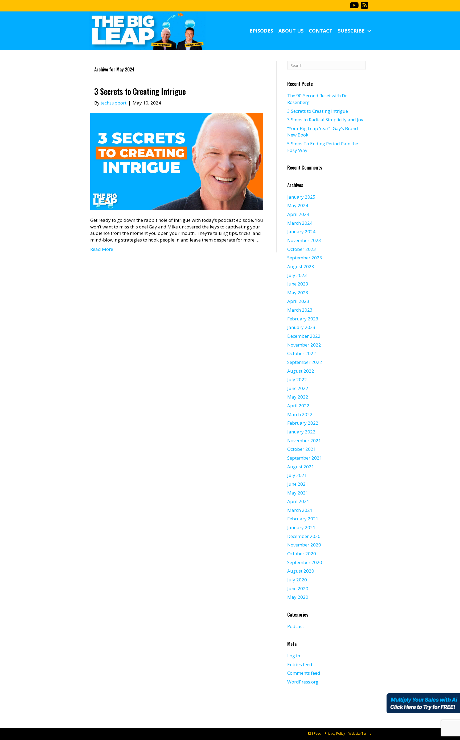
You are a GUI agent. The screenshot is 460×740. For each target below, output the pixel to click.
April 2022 (298, 406)
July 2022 (297, 379)
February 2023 (302, 319)
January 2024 (301, 231)
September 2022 (304, 362)
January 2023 (301, 327)
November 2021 (304, 440)
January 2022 (301, 432)
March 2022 (300, 414)
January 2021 (301, 527)
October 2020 (301, 553)
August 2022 (300, 371)
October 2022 (301, 353)
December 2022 (304, 336)
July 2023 (297, 275)
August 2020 (300, 571)
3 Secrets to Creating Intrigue (140, 91)
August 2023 (300, 266)
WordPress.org (302, 682)
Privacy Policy (335, 733)
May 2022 (297, 397)
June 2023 (297, 284)
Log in (293, 656)
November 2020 (304, 545)
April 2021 (298, 501)
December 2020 (304, 536)
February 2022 (302, 423)
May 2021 (297, 493)
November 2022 (304, 345)
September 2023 (304, 258)
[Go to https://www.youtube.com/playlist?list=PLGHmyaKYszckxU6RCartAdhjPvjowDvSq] (354, 5)
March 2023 (300, 310)
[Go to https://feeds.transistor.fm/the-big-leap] (364, 5)
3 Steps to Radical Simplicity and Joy (325, 119)
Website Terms (359, 733)
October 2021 (301, 449)
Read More (101, 249)
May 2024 (297, 205)
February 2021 (302, 519)
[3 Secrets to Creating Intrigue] (176, 161)
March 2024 (300, 223)
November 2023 (304, 240)
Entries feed (299, 664)
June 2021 (297, 484)
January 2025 (301, 197)
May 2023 (297, 292)
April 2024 (298, 214)
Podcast (295, 626)
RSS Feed (314, 733)
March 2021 (300, 510)
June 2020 (297, 588)
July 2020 (297, 580)
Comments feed (303, 673)
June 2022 (297, 388)
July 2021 (297, 475)
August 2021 (300, 467)
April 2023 (298, 301)
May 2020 (297, 597)
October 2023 (301, 249)
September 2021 (304, 458)
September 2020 (304, 562)
